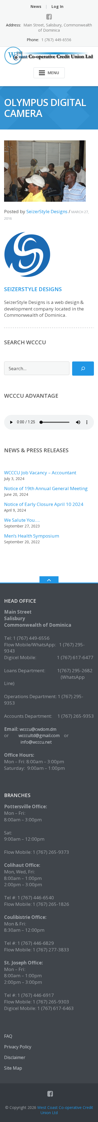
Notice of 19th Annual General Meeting (46, 488)
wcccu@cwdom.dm (38, 729)
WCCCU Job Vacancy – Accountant (40, 472)
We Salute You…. (22, 520)
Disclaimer (14, 1057)
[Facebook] (49, 16)
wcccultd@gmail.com (40, 735)
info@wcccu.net (36, 742)
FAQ (8, 1036)
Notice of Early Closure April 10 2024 (43, 504)
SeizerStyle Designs (47, 211)
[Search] (83, 368)
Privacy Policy (17, 1047)
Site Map (13, 1068)
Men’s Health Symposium (31, 536)
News (35, 6)
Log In (57, 6)
